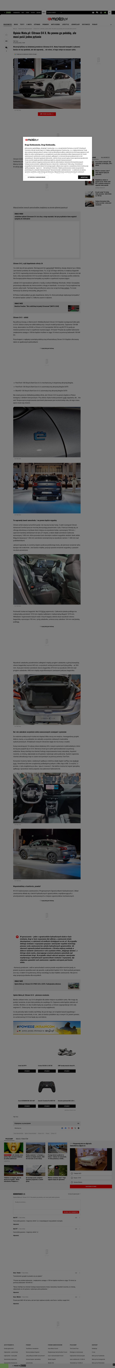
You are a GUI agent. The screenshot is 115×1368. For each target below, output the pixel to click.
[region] (57, 159)
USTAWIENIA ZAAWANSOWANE (36, 177)
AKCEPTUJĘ (84, 177)
